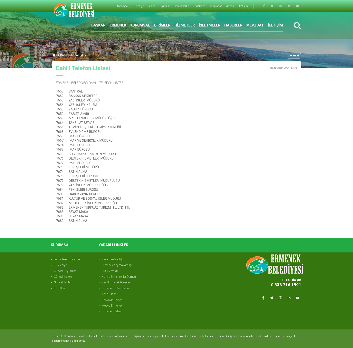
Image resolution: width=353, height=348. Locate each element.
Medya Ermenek (112, 305)
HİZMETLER (184, 25)
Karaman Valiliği (112, 259)
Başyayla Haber (112, 300)
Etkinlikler (199, 6)
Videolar (231, 6)
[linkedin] (289, 6)
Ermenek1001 (182, 6)
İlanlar (151, 6)
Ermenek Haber (111, 311)
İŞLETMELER (209, 25)
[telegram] (272, 6)
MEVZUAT (255, 25)
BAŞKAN (98, 25)
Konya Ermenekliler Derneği (119, 276)
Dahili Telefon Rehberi (67, 259)
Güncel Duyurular (65, 271)
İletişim (243, 6)
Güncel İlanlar (62, 282)
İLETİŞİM (275, 25)
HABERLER (233, 25)
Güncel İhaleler (63, 276)
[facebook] (264, 6)
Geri (296, 55)
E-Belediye (138, 6)
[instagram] (280, 6)
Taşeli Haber (109, 294)
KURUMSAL (140, 25)
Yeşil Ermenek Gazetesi (116, 282)
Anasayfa (122, 6)
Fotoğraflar (215, 6)
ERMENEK (118, 25)
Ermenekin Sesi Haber (116, 288)
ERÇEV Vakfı (110, 271)
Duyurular (164, 6)
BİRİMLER (162, 25)
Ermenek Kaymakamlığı (117, 265)
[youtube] (297, 6)
